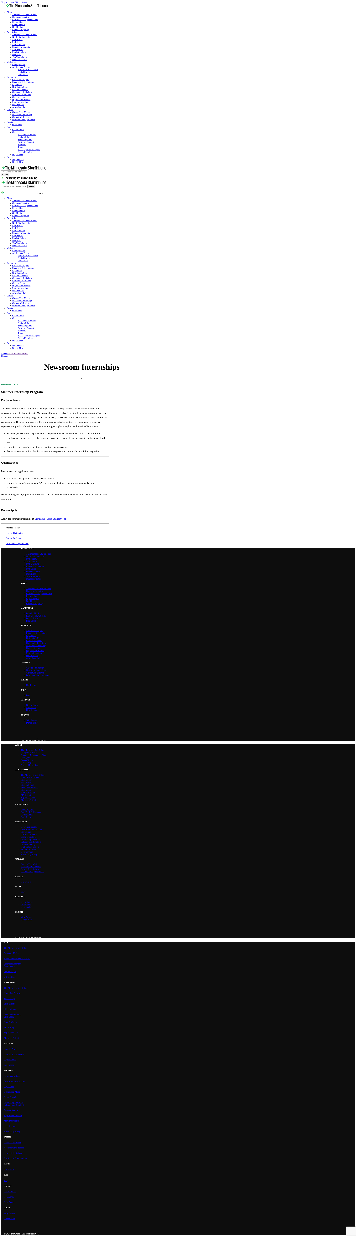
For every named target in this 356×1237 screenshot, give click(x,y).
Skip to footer (21, 2)
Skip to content (7, 2)
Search (5, 175)
